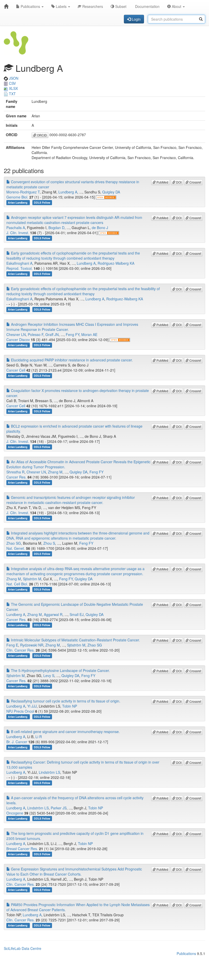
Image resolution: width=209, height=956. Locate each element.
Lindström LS (49, 772)
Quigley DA (111, 191)
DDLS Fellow (42, 202)
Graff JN (52, 334)
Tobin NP (69, 706)
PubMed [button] (162, 182)
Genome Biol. (17, 197)
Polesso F (35, 334)
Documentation (147, 6)
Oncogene (14, 813)
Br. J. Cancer (16, 741)
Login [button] (136, 19)
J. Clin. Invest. (17, 232)
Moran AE (89, 334)
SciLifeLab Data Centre (22, 948)
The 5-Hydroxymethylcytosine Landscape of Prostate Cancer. (60, 670)
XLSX (13, 88)
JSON (13, 78)
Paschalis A (15, 227)
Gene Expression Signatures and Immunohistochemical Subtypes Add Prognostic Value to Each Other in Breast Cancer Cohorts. (74, 871)
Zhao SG (13, 543)
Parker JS (59, 807)
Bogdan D (56, 227)
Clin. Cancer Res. (20, 650)
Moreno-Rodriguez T (23, 191)
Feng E (12, 645)
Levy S (48, 675)
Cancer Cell (15, 370)
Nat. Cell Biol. (17, 583)
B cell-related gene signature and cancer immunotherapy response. (65, 731)
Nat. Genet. (15, 548)
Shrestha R (15, 471)
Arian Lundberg (18, 202)
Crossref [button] (195, 182)
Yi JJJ (32, 706)
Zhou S (49, 543)
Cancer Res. (16, 477)
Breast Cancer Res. (22, 848)
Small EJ (77, 614)
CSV (12, 83)
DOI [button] (178, 182)
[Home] (6, 6)
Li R (38, 736)
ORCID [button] (41, 135)
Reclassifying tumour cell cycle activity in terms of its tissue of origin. (65, 701)
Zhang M (55, 471)
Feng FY (72, 334)
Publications (30, 6)
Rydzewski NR (31, 645)
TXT (12, 93)
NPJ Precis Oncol (20, 711)
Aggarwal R (53, 614)
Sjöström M (32, 578)
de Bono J (100, 227)
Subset (120, 6)
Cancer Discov (18, 339)
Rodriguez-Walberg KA (116, 263)
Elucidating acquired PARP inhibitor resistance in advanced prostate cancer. (71, 359)
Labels (61, 6)
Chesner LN (16, 334)
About (176, 6)
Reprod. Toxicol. (19, 268)
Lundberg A (67, 191)
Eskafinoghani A (19, 263)
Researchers (92, 6)
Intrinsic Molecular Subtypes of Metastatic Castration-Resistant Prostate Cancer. (75, 639)
